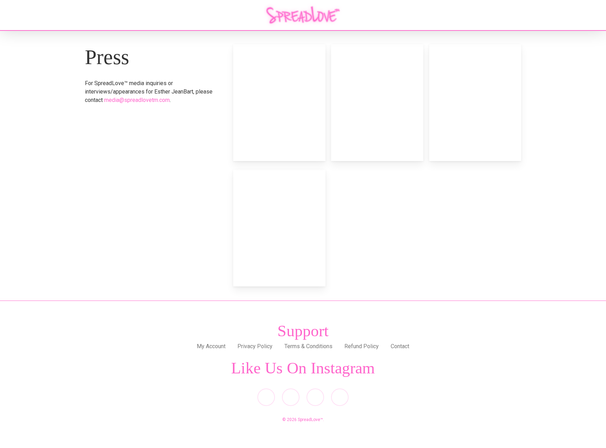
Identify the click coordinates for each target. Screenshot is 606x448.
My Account (211, 346)
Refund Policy (361, 346)
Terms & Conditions (308, 346)
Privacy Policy (254, 346)
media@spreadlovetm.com (137, 100)
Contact (400, 346)
